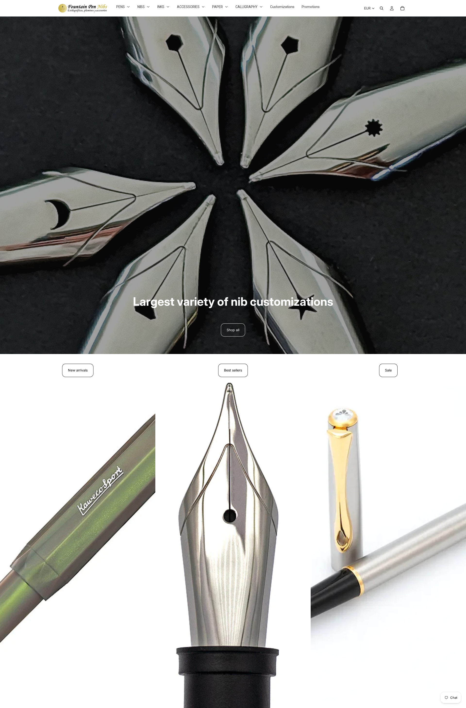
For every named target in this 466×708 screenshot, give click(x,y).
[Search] (381, 8)
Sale (388, 370)
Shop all (233, 330)
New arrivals (78, 370)
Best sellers (233, 370)
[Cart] (402, 8)
